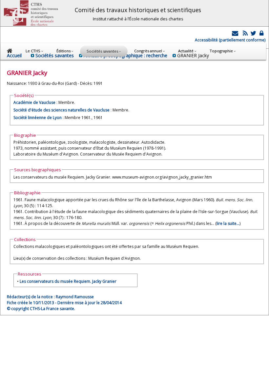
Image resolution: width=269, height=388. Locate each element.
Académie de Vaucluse (34, 102)
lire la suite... (228, 223)
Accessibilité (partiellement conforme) (230, 40)
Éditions (64, 50)
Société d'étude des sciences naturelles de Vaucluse (61, 110)
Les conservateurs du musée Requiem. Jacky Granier (68, 281)
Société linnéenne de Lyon (37, 117)
